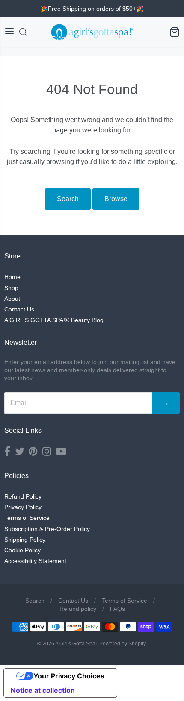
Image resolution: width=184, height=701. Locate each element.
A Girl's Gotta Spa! (76, 644)
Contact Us (19, 309)
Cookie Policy (22, 550)
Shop (11, 288)
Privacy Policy (23, 507)
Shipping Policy (24, 539)
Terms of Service (27, 517)
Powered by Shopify (122, 644)
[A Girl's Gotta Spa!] (92, 32)
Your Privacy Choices (68, 676)
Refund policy (77, 608)
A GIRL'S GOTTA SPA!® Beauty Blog (54, 320)
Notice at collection (43, 690)
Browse (116, 198)
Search (68, 198)
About (12, 298)
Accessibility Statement (35, 560)
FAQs (117, 608)
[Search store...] (23, 32)
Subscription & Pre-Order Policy (47, 528)
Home (12, 276)
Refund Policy (23, 496)
